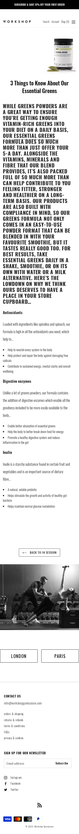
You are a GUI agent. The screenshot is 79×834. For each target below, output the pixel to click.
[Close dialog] (76, 384)
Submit (39, 435)
